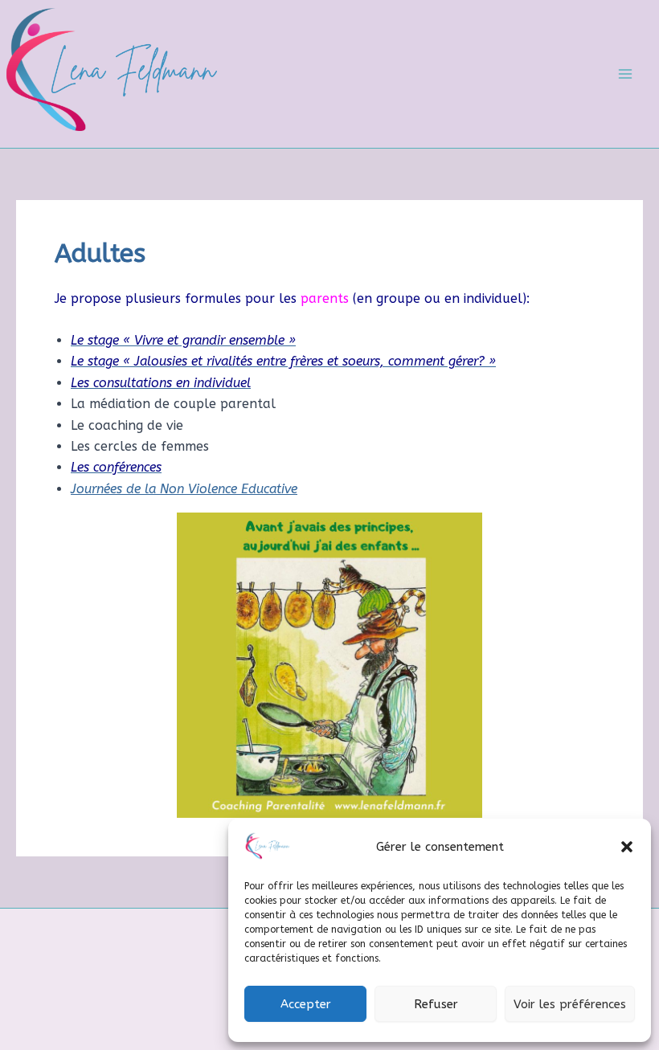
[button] (627, 847)
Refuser (436, 1004)
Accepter (305, 1004)
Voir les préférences (570, 1004)
